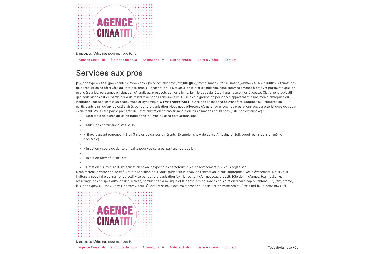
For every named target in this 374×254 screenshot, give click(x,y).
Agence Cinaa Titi (92, 60)
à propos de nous (124, 60)
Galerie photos (181, 60)
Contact (230, 60)
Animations (151, 60)
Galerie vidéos (208, 60)
